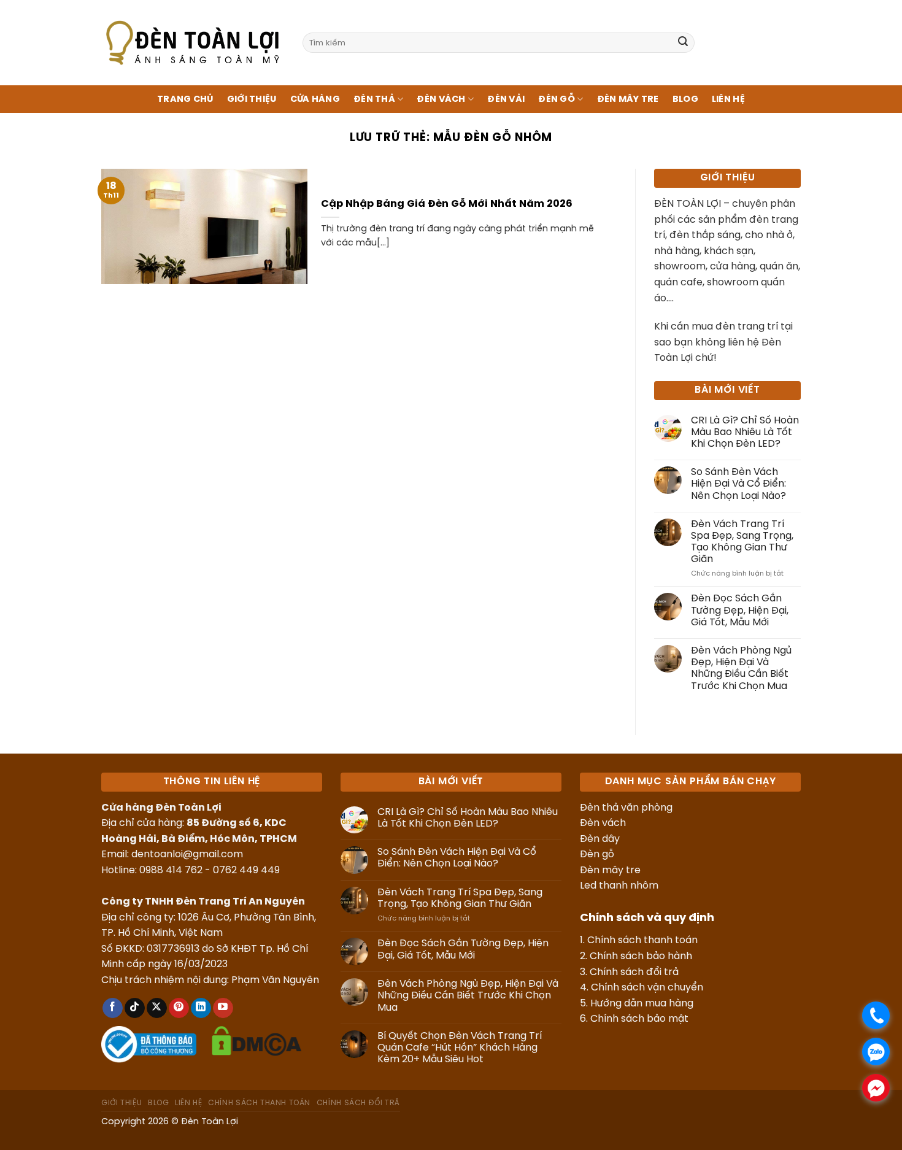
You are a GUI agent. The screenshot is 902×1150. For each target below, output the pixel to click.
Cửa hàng (315, 99)
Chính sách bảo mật (639, 1019)
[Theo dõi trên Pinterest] (179, 1008)
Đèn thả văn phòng (626, 808)
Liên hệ (728, 99)
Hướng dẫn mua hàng (641, 1003)
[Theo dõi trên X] (157, 1008)
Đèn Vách (441, 99)
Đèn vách (603, 823)
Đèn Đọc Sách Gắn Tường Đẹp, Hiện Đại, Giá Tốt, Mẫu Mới (739, 610)
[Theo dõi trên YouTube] (223, 1008)
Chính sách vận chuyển (647, 987)
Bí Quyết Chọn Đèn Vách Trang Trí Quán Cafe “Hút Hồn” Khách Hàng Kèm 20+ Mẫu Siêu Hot (459, 1048)
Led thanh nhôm (619, 886)
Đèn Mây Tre (628, 99)
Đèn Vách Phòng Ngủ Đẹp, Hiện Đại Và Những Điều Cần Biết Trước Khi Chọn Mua (741, 669)
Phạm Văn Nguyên (275, 980)
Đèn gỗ (597, 854)
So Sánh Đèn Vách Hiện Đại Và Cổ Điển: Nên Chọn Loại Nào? (738, 484)
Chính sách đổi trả (634, 972)
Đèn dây (600, 839)
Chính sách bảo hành (641, 956)
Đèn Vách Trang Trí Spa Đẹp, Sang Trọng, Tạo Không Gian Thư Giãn (742, 542)
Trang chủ (185, 99)
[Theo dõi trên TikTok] (135, 1008)
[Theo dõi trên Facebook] (112, 1008)
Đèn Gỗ (556, 99)
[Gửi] (683, 43)
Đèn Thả (374, 99)
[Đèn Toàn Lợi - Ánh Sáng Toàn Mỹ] (192, 42)
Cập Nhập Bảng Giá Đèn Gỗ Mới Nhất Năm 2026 (446, 204)
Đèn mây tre (610, 870)
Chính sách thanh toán (642, 940)
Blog (685, 99)
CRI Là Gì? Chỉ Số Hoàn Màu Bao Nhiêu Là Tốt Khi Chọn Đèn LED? (745, 432)
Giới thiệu (252, 99)
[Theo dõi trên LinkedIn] (201, 1008)
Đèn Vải (506, 99)
